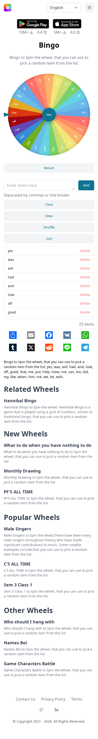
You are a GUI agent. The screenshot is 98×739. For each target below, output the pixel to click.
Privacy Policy (53, 699)
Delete (69, 358)
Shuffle (49, 227)
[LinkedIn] (57, 709)
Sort (49, 238)
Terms (76, 699)
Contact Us (25, 699)
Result (49, 168)
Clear (49, 204)
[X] (41, 709)
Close (29, 358)
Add (86, 185)
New (49, 216)
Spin (48, 114)
